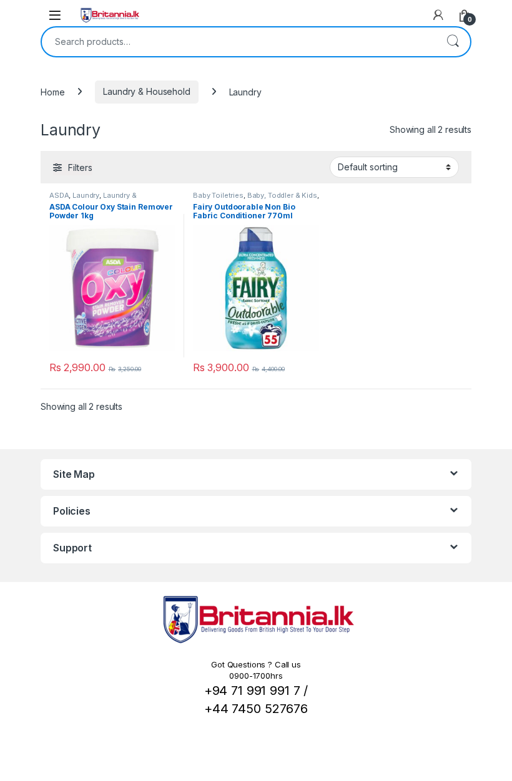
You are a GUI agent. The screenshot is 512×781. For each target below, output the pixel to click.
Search (452, 41)
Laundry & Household (146, 91)
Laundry (85, 195)
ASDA (59, 195)
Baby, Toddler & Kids (282, 195)
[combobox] (238, 41)
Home (52, 91)
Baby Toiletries (218, 195)
